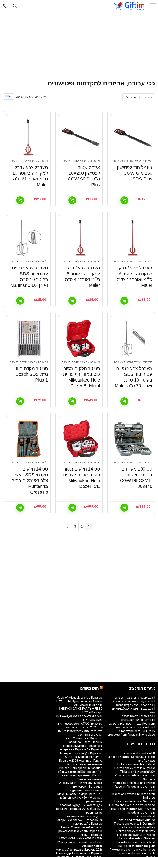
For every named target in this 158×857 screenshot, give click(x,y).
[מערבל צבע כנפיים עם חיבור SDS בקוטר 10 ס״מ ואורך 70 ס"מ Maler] (133, 338)
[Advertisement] (79, 43)
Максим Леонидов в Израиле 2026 (79, 849)
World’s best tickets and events (134, 782)
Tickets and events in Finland (135, 842)
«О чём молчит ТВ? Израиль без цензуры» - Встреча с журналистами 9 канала (81, 786)
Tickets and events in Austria (135, 820)
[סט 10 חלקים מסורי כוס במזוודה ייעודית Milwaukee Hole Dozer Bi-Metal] (81, 338)
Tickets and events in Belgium (135, 846)
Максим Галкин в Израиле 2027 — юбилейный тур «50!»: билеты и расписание (80, 797)
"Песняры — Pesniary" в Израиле (81, 753)
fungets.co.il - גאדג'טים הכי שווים (134, 701)
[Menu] (153, 6)
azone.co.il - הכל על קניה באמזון (135, 705)
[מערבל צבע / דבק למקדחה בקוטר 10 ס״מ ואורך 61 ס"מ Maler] (29, 137)
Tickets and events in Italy (137, 827)
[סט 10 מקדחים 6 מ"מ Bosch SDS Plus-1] (29, 338)
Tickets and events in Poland (136, 834)
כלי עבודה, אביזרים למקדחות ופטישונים (133, 161)
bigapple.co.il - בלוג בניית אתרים (135, 697)
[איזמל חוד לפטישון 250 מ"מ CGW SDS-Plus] (133, 137)
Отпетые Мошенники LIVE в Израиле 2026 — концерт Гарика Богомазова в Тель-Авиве (81, 760)
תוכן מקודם (89, 688)
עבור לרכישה (124, 200)
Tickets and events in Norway (135, 831)
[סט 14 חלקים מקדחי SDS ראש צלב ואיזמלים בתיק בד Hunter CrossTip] (29, 439)
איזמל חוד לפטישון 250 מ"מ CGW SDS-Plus (134, 173)
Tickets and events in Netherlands (132, 849)
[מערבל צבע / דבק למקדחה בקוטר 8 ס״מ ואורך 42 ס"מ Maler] (81, 237)
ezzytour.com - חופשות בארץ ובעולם (132, 723)
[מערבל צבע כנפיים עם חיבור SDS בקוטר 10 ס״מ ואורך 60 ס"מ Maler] (29, 237)
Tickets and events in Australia (134, 768)
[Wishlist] (5, 6)
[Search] (15, 6)
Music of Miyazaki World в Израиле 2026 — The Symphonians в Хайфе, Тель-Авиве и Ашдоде (79, 701)
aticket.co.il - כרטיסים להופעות (135, 727)
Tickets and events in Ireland (136, 764)
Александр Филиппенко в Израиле (79, 853)
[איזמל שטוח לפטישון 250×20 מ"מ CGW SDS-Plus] (81, 137)
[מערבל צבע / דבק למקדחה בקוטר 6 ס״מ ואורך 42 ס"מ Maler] (133, 237)
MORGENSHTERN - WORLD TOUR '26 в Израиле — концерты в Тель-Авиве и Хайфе (80, 842)
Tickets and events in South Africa (132, 808)
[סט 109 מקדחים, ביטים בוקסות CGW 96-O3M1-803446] (133, 439)
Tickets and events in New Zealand (132, 805)
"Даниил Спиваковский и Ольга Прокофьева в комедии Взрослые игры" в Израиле (80, 831)
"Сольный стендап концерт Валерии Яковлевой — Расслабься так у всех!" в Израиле (79, 820)
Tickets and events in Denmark (134, 823)
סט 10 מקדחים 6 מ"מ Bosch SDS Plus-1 (32, 374)
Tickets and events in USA (137, 771)
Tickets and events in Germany (134, 801)
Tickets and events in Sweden (135, 838)
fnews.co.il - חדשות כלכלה (138, 716)
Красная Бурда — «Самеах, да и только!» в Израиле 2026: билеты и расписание (79, 808)
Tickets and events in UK (138, 753)
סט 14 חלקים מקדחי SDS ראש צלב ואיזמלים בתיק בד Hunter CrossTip (30, 480)
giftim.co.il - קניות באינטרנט (137, 719)
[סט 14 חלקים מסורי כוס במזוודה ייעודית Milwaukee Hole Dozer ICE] (81, 439)
